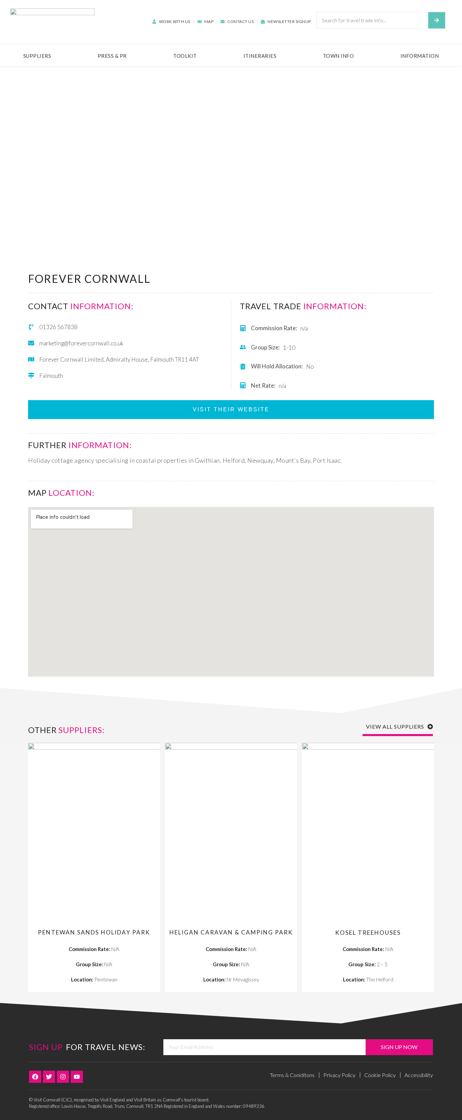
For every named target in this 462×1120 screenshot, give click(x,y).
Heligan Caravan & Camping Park (231, 932)
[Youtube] (77, 1077)
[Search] (436, 20)
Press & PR (112, 56)
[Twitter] (49, 1077)
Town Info (338, 56)
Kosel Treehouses (368, 932)
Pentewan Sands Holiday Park (94, 932)
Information (419, 56)
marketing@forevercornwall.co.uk (81, 343)
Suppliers (37, 56)
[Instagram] (63, 1077)
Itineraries (260, 56)
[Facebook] (35, 1077)
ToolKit (185, 56)
